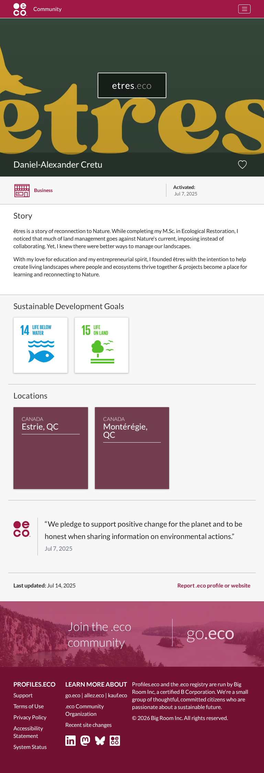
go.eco (72, 695)
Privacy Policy (29, 717)
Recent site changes (88, 724)
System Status (30, 746)
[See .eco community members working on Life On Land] (102, 345)
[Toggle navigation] (244, 8)
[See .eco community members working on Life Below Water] (40, 345)
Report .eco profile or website (214, 585)
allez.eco (94, 695)
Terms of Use (28, 706)
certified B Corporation (187, 691)
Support (23, 695)
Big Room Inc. (167, 717)
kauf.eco (117, 695)
